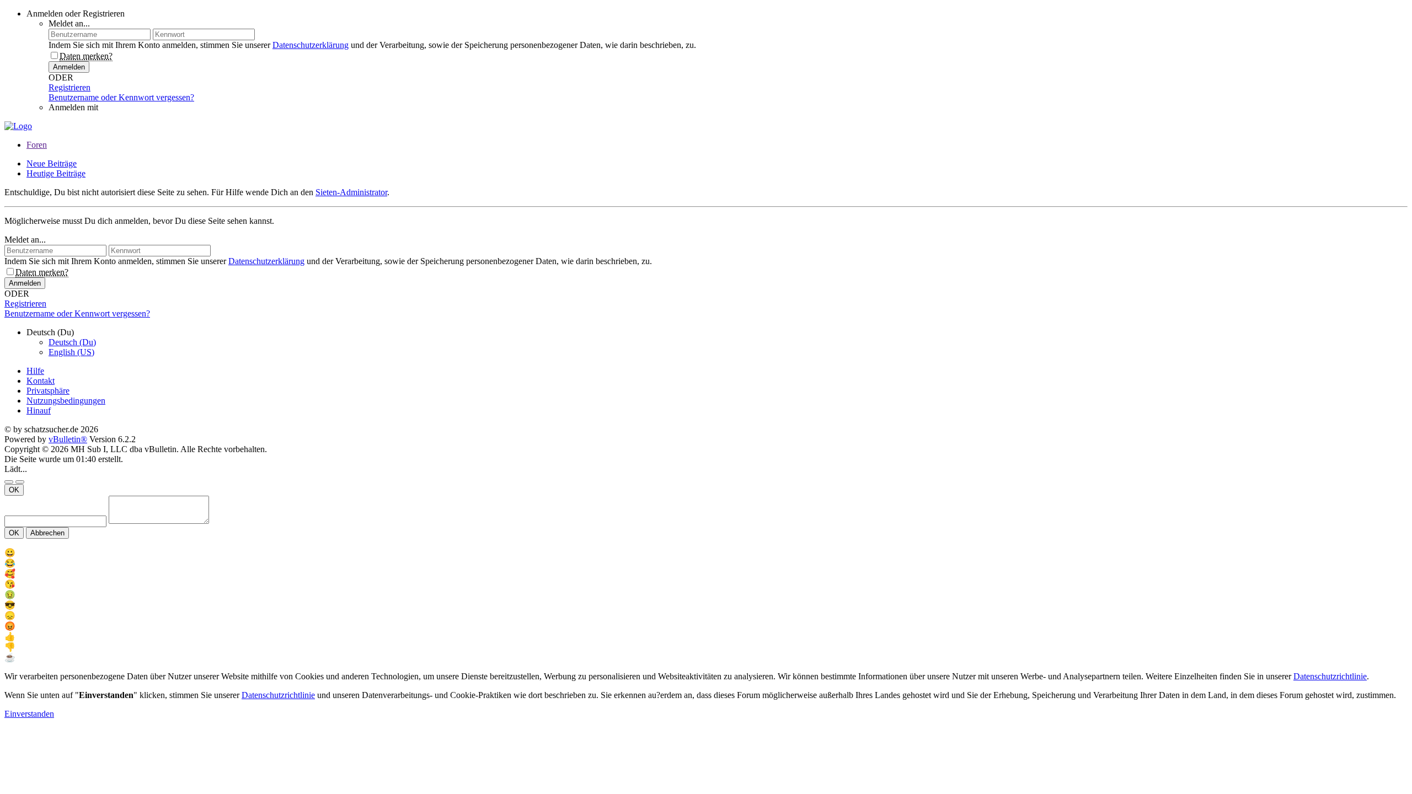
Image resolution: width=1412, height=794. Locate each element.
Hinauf (38, 410)
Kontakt (40, 380)
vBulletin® (68, 439)
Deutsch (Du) (72, 342)
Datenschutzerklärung (310, 45)
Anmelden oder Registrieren (75, 13)
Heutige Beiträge (55, 173)
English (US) (71, 352)
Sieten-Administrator (351, 192)
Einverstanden (29, 713)
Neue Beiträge (51, 163)
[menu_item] (706, 553)
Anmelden (69, 67)
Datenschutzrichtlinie (1330, 676)
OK (14, 490)
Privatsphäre (47, 390)
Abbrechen (47, 533)
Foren (36, 144)
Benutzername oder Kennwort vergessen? (121, 97)
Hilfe (35, 370)
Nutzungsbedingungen (65, 400)
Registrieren (69, 87)
